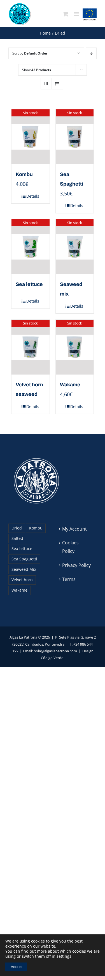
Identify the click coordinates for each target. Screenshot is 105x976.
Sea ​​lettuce (29, 284)
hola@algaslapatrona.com (55, 650)
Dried (16, 528)
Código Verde (52, 657)
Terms (69, 579)
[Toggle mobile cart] (65, 14)
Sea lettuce (21, 548)
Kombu (24, 174)
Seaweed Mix (23, 569)
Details (32, 196)
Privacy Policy (76, 565)
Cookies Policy (70, 547)
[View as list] (57, 83)
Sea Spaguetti (24, 559)
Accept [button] (16, 966)
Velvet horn (22, 579)
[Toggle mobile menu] (77, 14)
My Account (74, 529)
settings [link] (64, 956)
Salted (17, 538)
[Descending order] (91, 53)
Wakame (70, 384)
